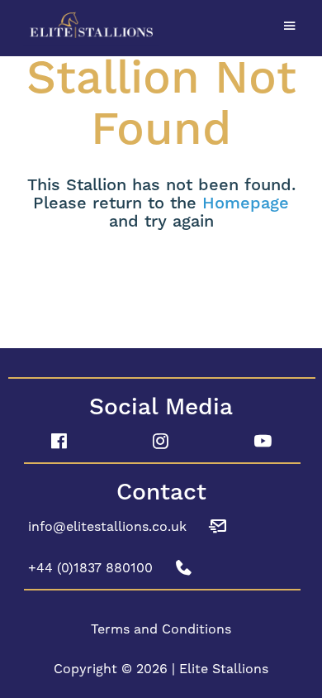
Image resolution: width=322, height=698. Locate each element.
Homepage (245, 203)
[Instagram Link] (160, 441)
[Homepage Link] (161, 25)
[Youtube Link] (263, 441)
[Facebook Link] (59, 441)
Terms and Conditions (161, 629)
